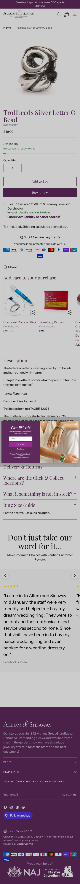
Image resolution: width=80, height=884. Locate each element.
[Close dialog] (76, 423)
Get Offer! (21, 444)
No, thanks (20, 449)
